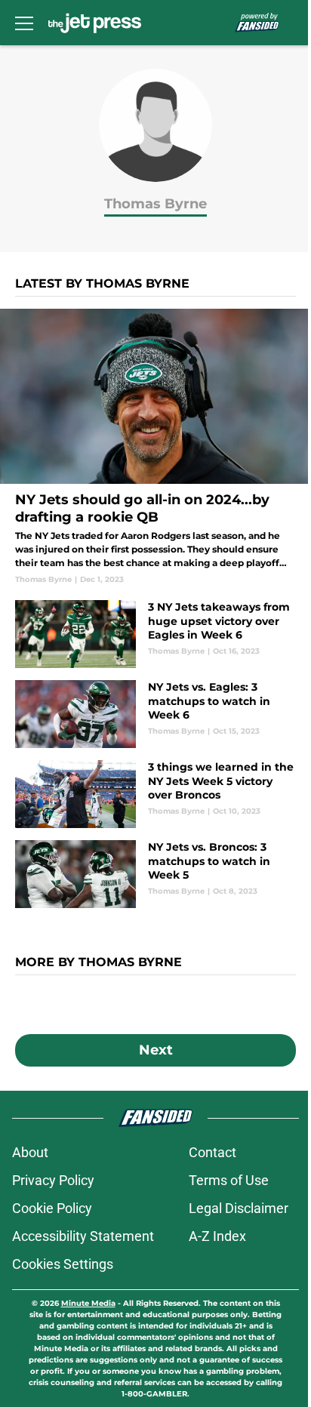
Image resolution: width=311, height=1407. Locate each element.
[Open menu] (24, 23)
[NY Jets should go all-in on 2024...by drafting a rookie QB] (155, 447)
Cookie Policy (52, 1208)
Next (156, 1050)
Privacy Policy (53, 1180)
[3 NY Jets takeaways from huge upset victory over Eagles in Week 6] (155, 634)
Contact (212, 1152)
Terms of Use (229, 1180)
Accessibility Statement (83, 1236)
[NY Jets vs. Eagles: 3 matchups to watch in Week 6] (155, 714)
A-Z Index (217, 1236)
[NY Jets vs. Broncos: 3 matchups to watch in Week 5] (155, 874)
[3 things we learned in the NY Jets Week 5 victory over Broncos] (155, 794)
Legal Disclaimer (238, 1208)
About (30, 1152)
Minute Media (88, 1303)
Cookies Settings (62, 1264)
